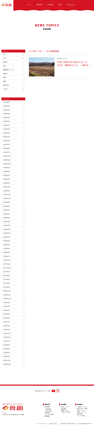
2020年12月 (13, 156)
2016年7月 (13, 310)
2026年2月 (13, 110)
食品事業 (47, 412)
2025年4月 (13, 113)
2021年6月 (13, 148)
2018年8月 (13, 241)
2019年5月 (13, 217)
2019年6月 (13, 214)
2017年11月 (13, 264)
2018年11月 (13, 229)
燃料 (13, 81)
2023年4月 (13, 133)
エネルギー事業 (49, 414)
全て (13, 54)
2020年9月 (13, 167)
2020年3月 (13, 191)
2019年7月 (13, 210)
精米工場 (13, 85)
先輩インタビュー (82, 412)
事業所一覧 (64, 410)
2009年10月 (13, 364)
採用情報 (80, 404)
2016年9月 (13, 302)
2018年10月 (13, 233)
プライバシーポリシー (42, 423)
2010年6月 (13, 345)
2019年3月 (13, 225)
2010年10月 (13, 337)
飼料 (13, 77)
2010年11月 (13, 333)
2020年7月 (13, 175)
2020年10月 (13, 164)
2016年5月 (13, 318)
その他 (13, 89)
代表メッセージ (65, 407)
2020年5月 (13, 183)
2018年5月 (13, 252)
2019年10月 (13, 198)
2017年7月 (13, 279)
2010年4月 (13, 352)
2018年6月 (13, 248)
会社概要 (50, 4)
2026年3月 (13, 106)
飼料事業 (47, 416)
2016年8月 (13, 306)
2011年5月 (13, 325)
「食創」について (82, 407)
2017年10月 (13, 268)
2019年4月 (13, 221)
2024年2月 (13, 129)
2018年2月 (13, 256)
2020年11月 (13, 160)
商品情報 (48, 409)
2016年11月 (13, 295)
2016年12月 (13, 291)
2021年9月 (13, 140)
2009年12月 (13, 360)
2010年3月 (13, 356)
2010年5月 (13, 349)
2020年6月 (13, 179)
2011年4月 (13, 329)
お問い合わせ (71, 4)
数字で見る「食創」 (82, 408)
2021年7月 (13, 144)
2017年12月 (13, 260)
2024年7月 (13, 125)
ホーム (29, 4)
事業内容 (39, 4)
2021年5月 (13, 152)
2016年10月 (13, 298)
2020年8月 (13, 171)
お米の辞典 (49, 411)
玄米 (13, 66)
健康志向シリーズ (13, 69)
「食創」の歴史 (65, 412)
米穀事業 (47, 407)
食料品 (13, 73)
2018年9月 (13, 237)
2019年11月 (13, 194)
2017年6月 (13, 283)
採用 (59, 4)
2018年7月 (13, 244)
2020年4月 (13, 187)
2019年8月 (13, 206)
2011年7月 (13, 322)
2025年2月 (13, 121)
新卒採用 (79, 414)
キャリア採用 (81, 415)
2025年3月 (13, 117)
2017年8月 (13, 275)
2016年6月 (13, 314)
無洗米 (13, 62)
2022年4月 (13, 137)
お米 (13, 58)
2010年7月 (13, 341)
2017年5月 (13, 287)
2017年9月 (13, 271)
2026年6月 (13, 102)
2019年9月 (13, 202)
